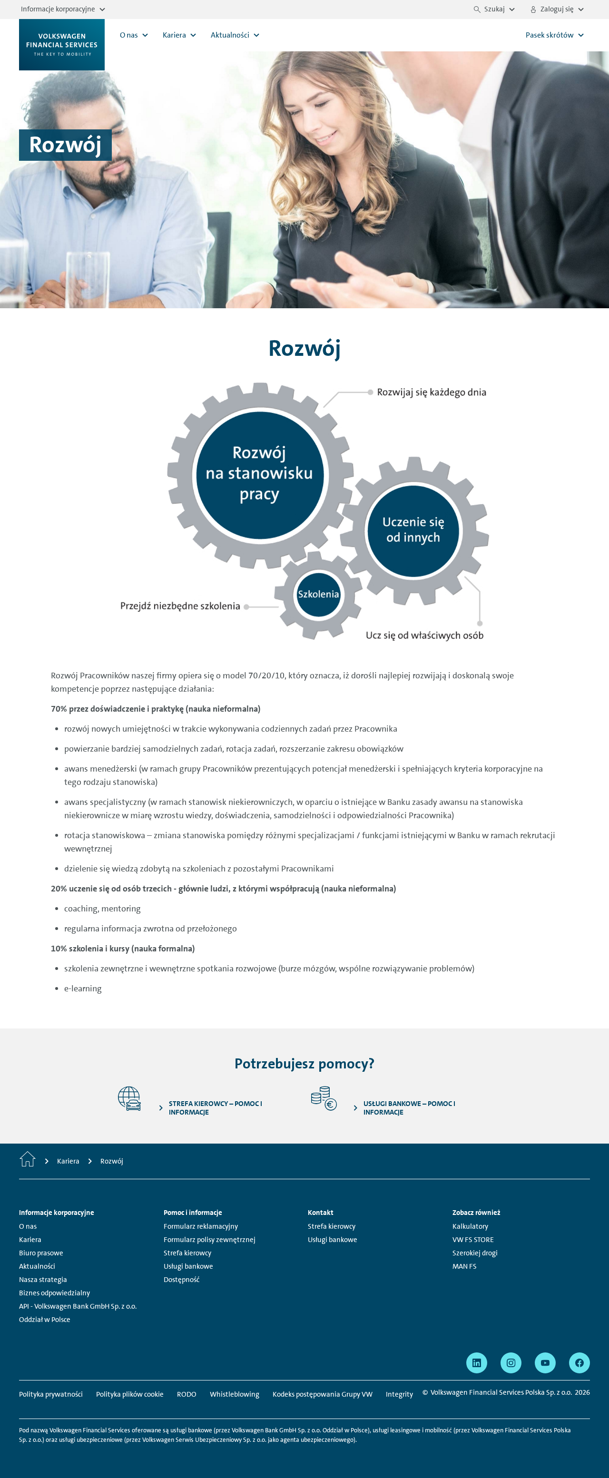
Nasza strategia (43, 1279)
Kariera (30, 1239)
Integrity (399, 1394)
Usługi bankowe (188, 1266)
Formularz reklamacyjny (201, 1226)
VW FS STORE (473, 1239)
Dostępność (181, 1279)
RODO (186, 1394)
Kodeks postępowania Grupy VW (323, 1394)
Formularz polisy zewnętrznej (209, 1239)
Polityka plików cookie (130, 1394)
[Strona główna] (27, 1161)
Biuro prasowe (41, 1253)
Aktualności (37, 1266)
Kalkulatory (470, 1226)
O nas (28, 1226)
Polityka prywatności (51, 1394)
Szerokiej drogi (475, 1253)
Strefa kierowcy (187, 1253)
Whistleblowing (234, 1394)
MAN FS (464, 1266)
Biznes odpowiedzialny (54, 1293)
